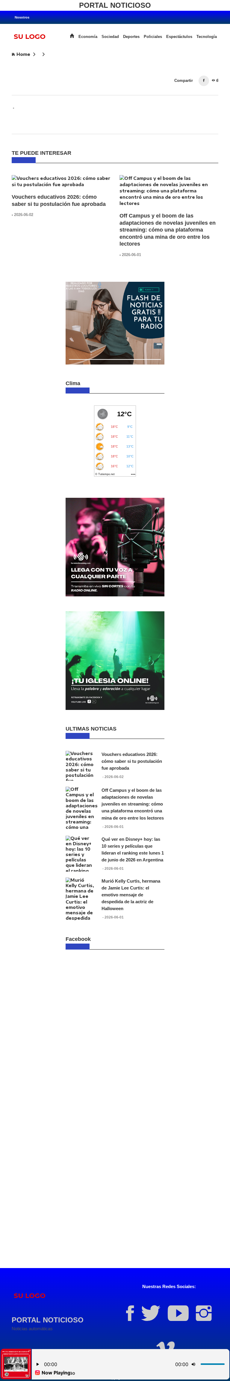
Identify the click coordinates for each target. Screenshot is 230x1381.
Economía (87, 37)
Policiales (153, 37)
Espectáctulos (179, 37)
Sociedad (110, 37)
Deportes (131, 37)
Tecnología (206, 37)
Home (23, 54)
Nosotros (22, 17)
